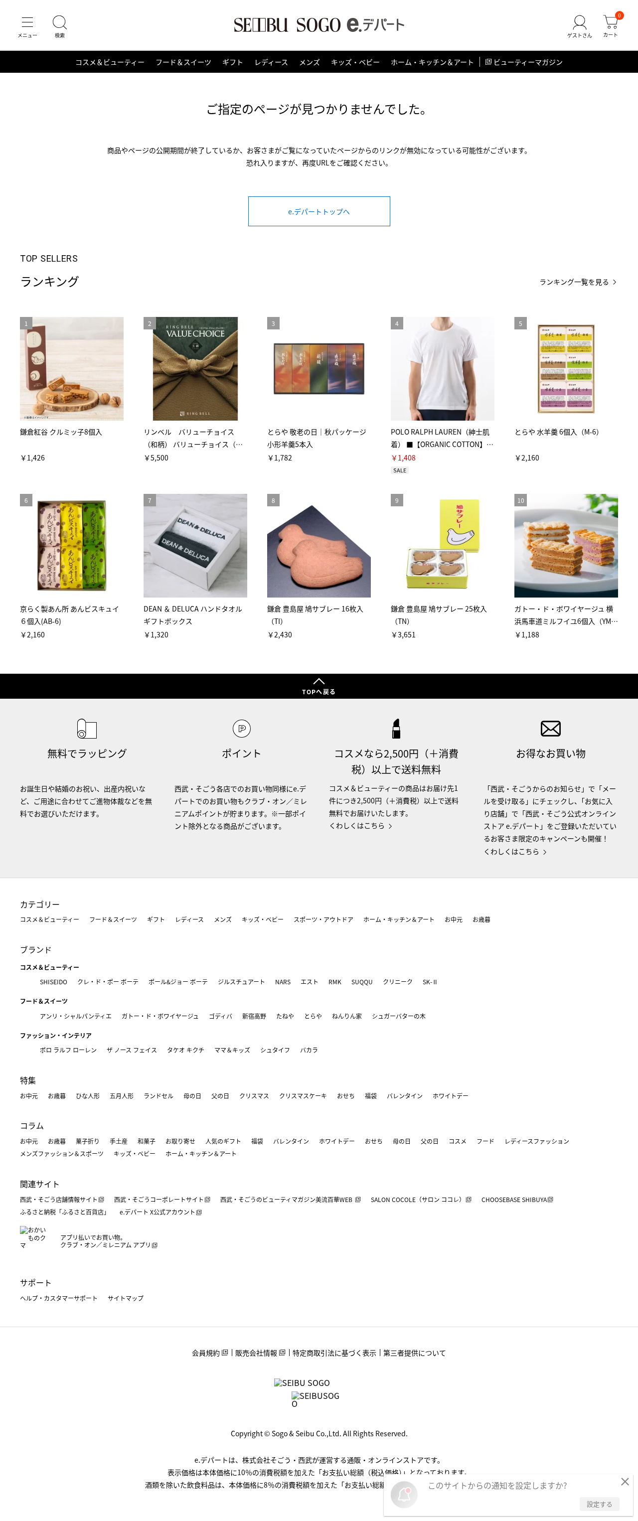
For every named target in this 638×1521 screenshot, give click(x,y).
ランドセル (158, 1095)
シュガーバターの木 (399, 1016)
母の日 (192, 1095)
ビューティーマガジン (528, 62)
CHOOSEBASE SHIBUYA (514, 1199)
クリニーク (398, 981)
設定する (600, 1504)
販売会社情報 (256, 1353)
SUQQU (362, 981)
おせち (346, 1095)
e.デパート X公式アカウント (157, 1212)
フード (485, 1141)
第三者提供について (414, 1353)
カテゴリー (40, 904)
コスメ (458, 1141)
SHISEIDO (53, 981)
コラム (32, 1125)
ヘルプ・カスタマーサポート (59, 1298)
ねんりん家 (347, 1016)
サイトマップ (126, 1298)
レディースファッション (536, 1141)
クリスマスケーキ (303, 1095)
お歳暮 (481, 919)
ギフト (232, 62)
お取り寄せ (180, 1141)
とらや (313, 1016)
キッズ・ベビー (355, 62)
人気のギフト (223, 1141)
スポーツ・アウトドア (323, 919)
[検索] (60, 27)
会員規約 (206, 1353)
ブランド (36, 949)
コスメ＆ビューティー (110, 62)
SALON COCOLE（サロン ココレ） (418, 1199)
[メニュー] (27, 27)
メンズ (309, 62)
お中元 (454, 919)
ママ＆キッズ (232, 1050)
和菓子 (147, 1141)
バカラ (309, 1050)
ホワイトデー (451, 1095)
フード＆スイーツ (183, 62)
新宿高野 (254, 1016)
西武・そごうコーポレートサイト (159, 1199)
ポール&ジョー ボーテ (178, 981)
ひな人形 (88, 1095)
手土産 (119, 1141)
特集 (28, 1080)
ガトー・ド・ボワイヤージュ (160, 1016)
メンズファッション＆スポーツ (62, 1153)
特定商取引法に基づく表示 (334, 1353)
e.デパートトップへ (319, 211)
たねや (285, 1016)
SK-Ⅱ (430, 981)
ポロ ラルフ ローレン (68, 1050)
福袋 (371, 1095)
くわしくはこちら (357, 825)
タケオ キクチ (185, 1050)
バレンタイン (405, 1095)
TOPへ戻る (319, 691)
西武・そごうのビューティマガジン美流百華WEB (287, 1199)
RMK (334, 981)
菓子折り (88, 1141)
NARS (283, 981)
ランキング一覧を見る (574, 282)
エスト (310, 981)
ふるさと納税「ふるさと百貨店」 (65, 1212)
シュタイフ (275, 1050)
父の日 (220, 1095)
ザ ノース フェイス (132, 1050)
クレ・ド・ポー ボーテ (108, 981)
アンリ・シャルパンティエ (76, 1016)
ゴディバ (220, 1016)
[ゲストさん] (580, 27)
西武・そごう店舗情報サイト (59, 1199)
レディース (271, 62)
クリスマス (254, 1095)
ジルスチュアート (241, 981)
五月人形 (122, 1095)
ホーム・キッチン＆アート (432, 62)
